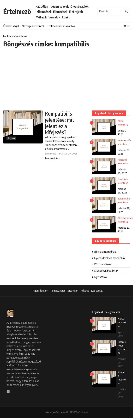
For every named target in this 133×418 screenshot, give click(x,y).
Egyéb (66, 17)
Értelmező (17, 11)
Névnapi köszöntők (33, 26)
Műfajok (41, 17)
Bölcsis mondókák (105, 251)
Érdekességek (11, 26)
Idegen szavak (59, 6)
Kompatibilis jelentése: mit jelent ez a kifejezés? (59, 122)
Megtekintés (52, 158)
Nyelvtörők (100, 277)
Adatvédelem (40, 290)
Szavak (11, 138)
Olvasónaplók (79, 6)
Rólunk (85, 290)
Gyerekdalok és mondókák (109, 258)
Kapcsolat (97, 290)
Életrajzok (76, 12)
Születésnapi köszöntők (61, 26)
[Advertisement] (66, 79)
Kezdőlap (42, 6)
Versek (53, 17)
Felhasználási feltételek (64, 290)
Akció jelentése (122, 322)
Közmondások (102, 264)
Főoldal (7, 36)
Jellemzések (44, 12)
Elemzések (60, 12)
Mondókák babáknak (106, 270)
